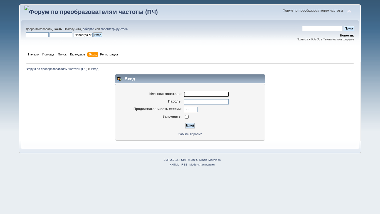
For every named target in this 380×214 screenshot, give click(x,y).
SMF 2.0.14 (171, 159)
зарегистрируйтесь (114, 29)
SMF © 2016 (189, 159)
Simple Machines (210, 159)
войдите (88, 29)
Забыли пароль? (190, 134)
